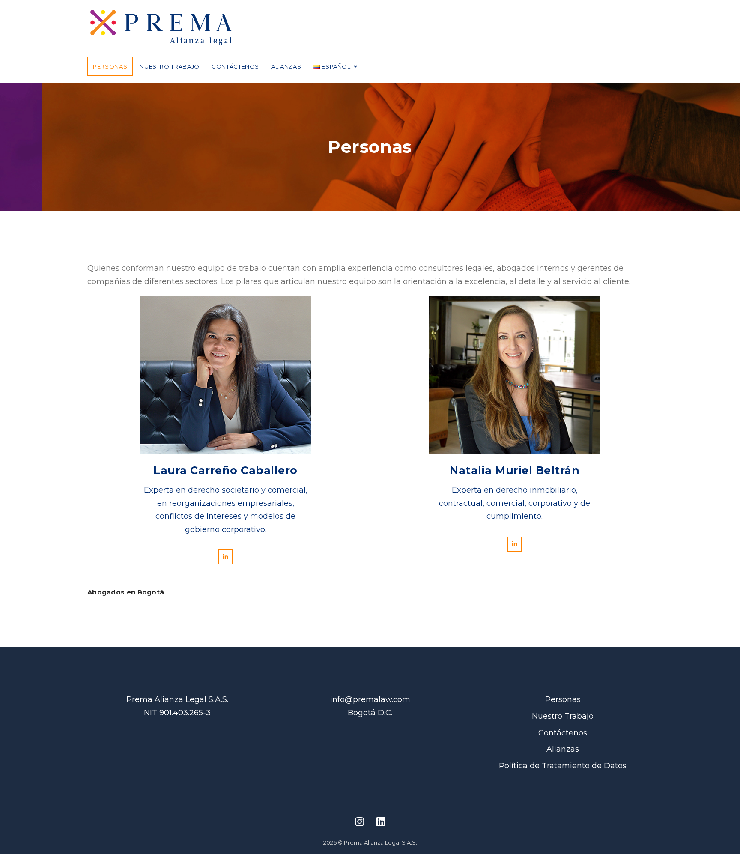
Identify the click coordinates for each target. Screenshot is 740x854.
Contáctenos (235, 66)
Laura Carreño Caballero (225, 470)
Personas (110, 66)
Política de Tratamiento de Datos (563, 765)
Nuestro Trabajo (170, 66)
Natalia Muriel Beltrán (514, 470)
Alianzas (286, 66)
